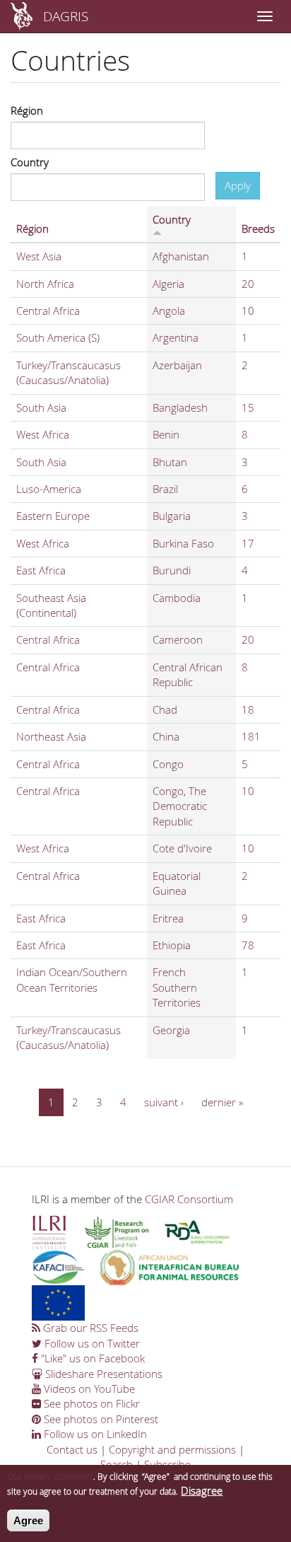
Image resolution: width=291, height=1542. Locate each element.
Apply (238, 185)
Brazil (165, 489)
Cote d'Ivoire (182, 848)
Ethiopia (172, 945)
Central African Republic (187, 674)
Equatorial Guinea (177, 883)
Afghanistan (181, 256)
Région (27, 110)
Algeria (168, 284)
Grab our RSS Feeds (89, 1328)
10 (248, 310)
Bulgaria (172, 516)
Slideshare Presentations (102, 1374)
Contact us (72, 1449)
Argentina (175, 337)
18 (248, 709)
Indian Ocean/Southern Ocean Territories (71, 979)
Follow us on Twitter (91, 1343)
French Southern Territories (177, 987)
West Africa (42, 434)
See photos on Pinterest (99, 1419)
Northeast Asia (51, 736)
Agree (28, 1520)
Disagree (201, 1490)
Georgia (171, 1030)
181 (251, 736)
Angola (169, 310)
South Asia (41, 407)
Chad (165, 709)
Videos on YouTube (88, 1388)
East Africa (41, 570)
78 (248, 945)
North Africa (45, 284)
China (166, 736)
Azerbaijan (177, 365)
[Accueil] (21, 16)
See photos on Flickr (90, 1403)
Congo (168, 764)
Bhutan (170, 462)
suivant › (164, 1102)
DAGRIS (65, 16)
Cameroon (178, 639)
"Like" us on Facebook (91, 1358)
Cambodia (177, 598)
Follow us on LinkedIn (94, 1434)
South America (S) (58, 337)
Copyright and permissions (172, 1449)
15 (248, 407)
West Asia (38, 256)
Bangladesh (180, 407)
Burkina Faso (183, 543)
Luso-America (48, 489)
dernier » (222, 1102)
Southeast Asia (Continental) (51, 605)
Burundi (172, 570)
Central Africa (48, 310)
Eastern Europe (53, 516)
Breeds (258, 228)
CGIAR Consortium (189, 1199)
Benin (166, 434)
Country (30, 162)
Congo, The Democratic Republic (180, 806)
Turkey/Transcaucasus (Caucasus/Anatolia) (68, 372)
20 (248, 284)
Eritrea (168, 918)
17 (248, 543)
